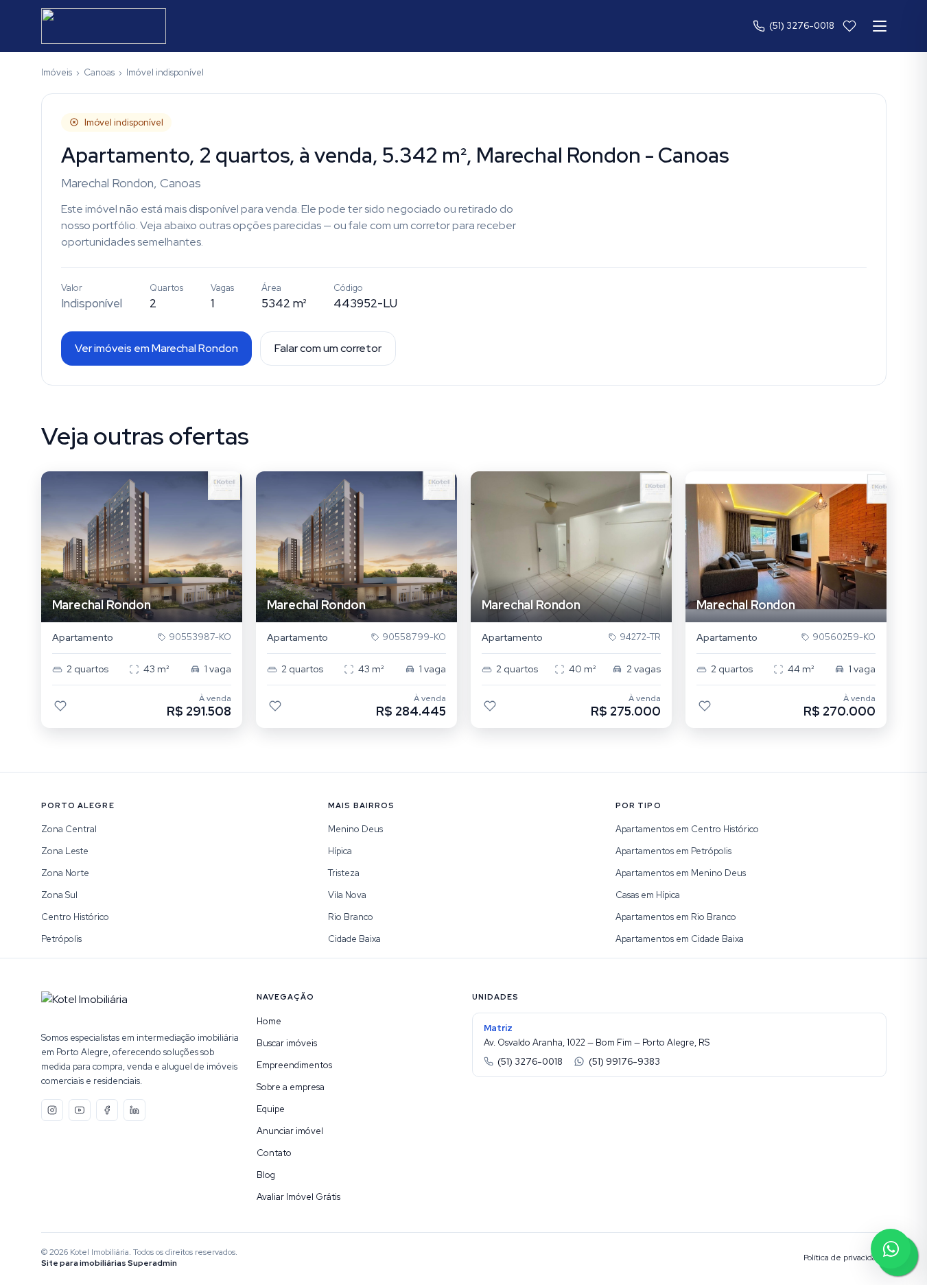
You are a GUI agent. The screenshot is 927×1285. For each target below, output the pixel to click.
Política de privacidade (845, 1257)
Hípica (340, 851)
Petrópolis (61, 939)
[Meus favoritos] (849, 26)
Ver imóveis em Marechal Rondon (156, 348)
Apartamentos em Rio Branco (675, 917)
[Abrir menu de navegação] (879, 26)
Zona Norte (65, 873)
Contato (274, 1153)
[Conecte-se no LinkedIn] (134, 1110)
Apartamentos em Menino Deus (680, 873)
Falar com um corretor (328, 348)
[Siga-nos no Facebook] (107, 1110)
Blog (266, 1175)
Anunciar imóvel (290, 1131)
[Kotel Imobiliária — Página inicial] (103, 26)
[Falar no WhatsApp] (891, 1249)
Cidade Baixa (354, 939)
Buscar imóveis (287, 1043)
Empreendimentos (294, 1065)
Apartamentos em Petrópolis (673, 851)
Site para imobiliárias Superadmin (109, 1263)
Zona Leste (65, 851)
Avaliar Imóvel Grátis (298, 1197)
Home (269, 1021)
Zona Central (69, 829)
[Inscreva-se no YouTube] (80, 1110)
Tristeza (344, 873)
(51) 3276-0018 (801, 26)
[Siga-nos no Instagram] (52, 1110)
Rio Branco (350, 917)
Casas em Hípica (647, 895)
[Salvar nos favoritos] (60, 706)
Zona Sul (59, 895)
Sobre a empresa (291, 1087)
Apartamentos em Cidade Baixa (679, 939)
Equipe (271, 1109)
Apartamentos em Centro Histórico (687, 829)
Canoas (99, 72)
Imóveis (56, 72)
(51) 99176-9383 (624, 1062)
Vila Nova (347, 895)
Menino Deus (355, 829)
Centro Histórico (75, 917)
